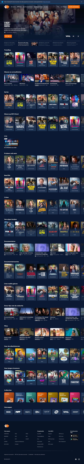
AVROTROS (6, 433)
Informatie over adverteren (39, 454)
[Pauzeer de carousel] (78, 36)
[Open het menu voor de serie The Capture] (67, 201)
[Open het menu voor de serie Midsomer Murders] (13, 201)
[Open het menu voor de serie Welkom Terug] (56, 53)
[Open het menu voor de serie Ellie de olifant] (67, 349)
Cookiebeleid (30, 454)
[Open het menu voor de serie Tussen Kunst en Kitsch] (56, 157)
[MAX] (56, 412)
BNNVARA (6, 436)
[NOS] (8, 412)
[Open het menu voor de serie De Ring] (78, 223)
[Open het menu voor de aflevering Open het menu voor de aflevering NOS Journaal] (17, 75)
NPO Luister (50, 444)
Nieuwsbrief (39, 441)
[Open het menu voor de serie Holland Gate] (78, 265)
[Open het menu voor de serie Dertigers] (56, 95)
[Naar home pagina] (6, 7)
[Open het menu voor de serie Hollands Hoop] (56, 223)
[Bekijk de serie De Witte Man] (9, 271)
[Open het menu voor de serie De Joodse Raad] (35, 223)
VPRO (27, 433)
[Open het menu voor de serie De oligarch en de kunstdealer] (56, 265)
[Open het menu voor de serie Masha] (13, 349)
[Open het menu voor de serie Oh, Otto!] (78, 95)
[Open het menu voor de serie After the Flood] (13, 157)
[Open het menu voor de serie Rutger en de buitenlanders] (35, 117)
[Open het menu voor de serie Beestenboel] (67, 117)
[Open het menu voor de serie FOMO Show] (45, 53)
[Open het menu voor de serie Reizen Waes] (24, 117)
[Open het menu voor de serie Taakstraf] (78, 371)
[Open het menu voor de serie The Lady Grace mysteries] (56, 371)
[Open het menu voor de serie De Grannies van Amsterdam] (24, 53)
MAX (16, 433)
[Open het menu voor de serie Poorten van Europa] (24, 265)
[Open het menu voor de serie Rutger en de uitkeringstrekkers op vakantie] (78, 287)
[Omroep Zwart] (75, 412)
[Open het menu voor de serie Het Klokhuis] (67, 371)
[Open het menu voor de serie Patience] (67, 157)
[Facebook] (76, 459)
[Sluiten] (81, 2)
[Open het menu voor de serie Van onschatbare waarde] (67, 53)
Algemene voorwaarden (9, 454)
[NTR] (27, 412)
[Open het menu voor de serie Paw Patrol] (56, 349)
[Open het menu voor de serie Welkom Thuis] (45, 371)
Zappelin (50, 433)
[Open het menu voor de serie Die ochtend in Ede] (45, 265)
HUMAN (5, 441)
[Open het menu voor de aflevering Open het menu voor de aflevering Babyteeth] (78, 329)
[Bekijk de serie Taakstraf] (75, 377)
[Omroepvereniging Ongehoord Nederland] (37, 412)
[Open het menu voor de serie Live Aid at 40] (67, 265)
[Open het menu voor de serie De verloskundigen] (56, 179)
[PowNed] (18, 412)
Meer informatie (46, 1)
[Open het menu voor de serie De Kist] (67, 179)
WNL (27, 436)
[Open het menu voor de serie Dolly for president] (35, 53)
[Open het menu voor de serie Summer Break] (13, 371)
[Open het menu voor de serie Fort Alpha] (13, 53)
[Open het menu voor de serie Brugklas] (35, 371)
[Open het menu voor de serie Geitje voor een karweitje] (78, 349)
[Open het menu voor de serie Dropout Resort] (56, 287)
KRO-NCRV (6, 444)
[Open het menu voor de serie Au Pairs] (45, 157)
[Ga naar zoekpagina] (58, 6)
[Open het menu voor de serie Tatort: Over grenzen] (78, 201)
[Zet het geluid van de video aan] (73, 36)
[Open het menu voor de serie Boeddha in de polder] (24, 157)
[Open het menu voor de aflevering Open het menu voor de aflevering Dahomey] (63, 309)
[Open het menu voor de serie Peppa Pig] (35, 349)
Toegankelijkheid (40, 436)
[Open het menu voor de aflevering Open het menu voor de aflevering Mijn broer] (63, 245)
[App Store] (74, 435)
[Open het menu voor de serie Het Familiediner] (45, 179)
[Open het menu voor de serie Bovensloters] (45, 201)
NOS (16, 436)
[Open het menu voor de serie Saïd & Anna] (45, 349)
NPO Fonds (61, 436)
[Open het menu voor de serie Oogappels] (67, 223)
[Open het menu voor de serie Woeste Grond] (78, 53)
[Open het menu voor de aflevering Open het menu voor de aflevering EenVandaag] (63, 75)
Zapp (49, 436)
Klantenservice (40, 446)
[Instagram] (79, 459)
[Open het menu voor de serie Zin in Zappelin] (24, 349)
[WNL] (66, 412)
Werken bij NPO (40, 444)
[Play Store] (74, 439)
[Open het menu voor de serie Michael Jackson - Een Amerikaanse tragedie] (35, 265)
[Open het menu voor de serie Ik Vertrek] (35, 157)
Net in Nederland (62, 441)
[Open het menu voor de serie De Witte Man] (13, 265)
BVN (49, 441)
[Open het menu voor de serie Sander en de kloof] (78, 157)
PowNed (16, 444)
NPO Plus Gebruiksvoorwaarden (21, 454)
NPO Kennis (61, 433)
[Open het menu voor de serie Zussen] (35, 95)
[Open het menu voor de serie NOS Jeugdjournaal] (24, 371)
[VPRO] (47, 412)
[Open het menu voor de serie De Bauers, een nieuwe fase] (13, 117)
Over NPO (39, 433)
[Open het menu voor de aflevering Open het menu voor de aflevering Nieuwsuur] (32, 75)
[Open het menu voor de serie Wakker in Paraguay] (67, 287)
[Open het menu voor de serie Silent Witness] (56, 201)
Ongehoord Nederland (19, 441)
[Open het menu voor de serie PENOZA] (67, 95)
